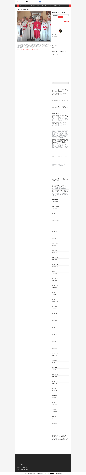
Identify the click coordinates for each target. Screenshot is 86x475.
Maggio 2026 (54, 236)
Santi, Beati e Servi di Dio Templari (57, 43)
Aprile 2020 (54, 369)
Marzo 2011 (54, 418)
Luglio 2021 (54, 336)
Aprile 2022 (54, 320)
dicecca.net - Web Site (24, 469)
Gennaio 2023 (54, 304)
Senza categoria (55, 220)
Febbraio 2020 (55, 374)
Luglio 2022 (54, 313)
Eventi (38, 5)
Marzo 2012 (54, 402)
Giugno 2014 (54, 397)
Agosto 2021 (54, 334)
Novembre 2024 (55, 264)
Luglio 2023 (54, 292)
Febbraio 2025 (55, 257)
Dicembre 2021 (55, 325)
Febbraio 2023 (55, 301)
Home (21, 5)
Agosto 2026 (54, 229)
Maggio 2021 (54, 339)
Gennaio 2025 (54, 259)
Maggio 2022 (54, 318)
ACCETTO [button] (52, 473)
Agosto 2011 (54, 411)
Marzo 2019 (54, 390)
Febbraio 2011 (54, 421)
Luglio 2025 (54, 250)
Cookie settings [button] (46, 473)
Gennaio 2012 (54, 404)
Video (53, 47)
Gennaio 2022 (54, 322)
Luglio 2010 (54, 425)
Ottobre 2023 (54, 287)
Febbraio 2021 (55, 346)
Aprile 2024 (54, 273)
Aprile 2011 (54, 416)
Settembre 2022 (55, 311)
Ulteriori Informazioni (58, 473)
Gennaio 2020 (54, 376)
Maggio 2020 (54, 367)
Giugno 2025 (54, 252)
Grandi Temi (43, 5)
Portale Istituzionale (55, 34)
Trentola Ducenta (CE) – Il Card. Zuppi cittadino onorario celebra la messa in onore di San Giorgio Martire (60, 90)
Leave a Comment (35, 49)
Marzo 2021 (54, 343)
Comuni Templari (56, 5)
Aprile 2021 (54, 341)
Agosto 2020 (54, 360)
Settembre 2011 (55, 409)
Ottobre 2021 (54, 329)
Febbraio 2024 (55, 278)
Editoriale (54, 211)
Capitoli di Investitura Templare (58, 204)
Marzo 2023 (54, 299)
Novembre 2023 (55, 285)
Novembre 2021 (55, 327)
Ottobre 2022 (54, 308)
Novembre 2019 (55, 381)
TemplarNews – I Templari (24, 1)
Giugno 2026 (54, 233)
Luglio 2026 (54, 231)
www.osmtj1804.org (20, 464)
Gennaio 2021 (54, 348)
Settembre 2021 (55, 332)
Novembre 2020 (55, 353)
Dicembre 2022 (55, 306)
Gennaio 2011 (54, 423)
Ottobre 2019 (54, 383)
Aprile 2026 (54, 238)
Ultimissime (26, 5)
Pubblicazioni (54, 45)
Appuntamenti (55, 201)
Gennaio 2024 (54, 280)
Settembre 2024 (55, 266)
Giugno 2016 (54, 395)
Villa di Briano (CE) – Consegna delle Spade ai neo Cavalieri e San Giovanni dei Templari (60, 191)
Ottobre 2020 (54, 355)
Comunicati (33, 5)
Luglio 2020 (54, 362)
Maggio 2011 (54, 414)
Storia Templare (54, 38)
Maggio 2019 (54, 388)
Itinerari (49, 5)
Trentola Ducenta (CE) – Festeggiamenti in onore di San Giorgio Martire (31, 42)
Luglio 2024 (54, 271)
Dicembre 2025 (55, 243)
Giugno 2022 (54, 315)
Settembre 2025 (55, 245)
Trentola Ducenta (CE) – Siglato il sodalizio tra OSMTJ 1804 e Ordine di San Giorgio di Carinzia (60, 179)
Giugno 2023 (54, 294)
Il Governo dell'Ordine (55, 36)
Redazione (28, 49)
